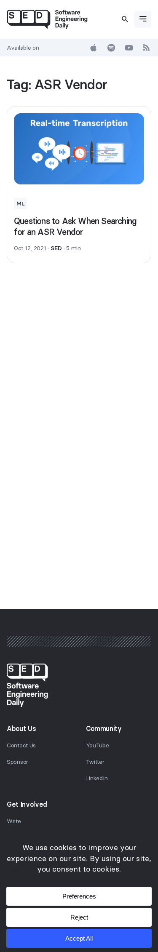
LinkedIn (97, 778)
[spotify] (111, 47)
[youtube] (129, 47)
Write (14, 821)
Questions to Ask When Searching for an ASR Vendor (75, 226)
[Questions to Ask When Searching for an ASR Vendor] (79, 148)
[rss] (146, 47)
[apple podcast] (93, 47)
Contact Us (21, 745)
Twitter (95, 761)
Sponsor (17, 761)
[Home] (47, 19)
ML (20, 203)
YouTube (97, 745)
